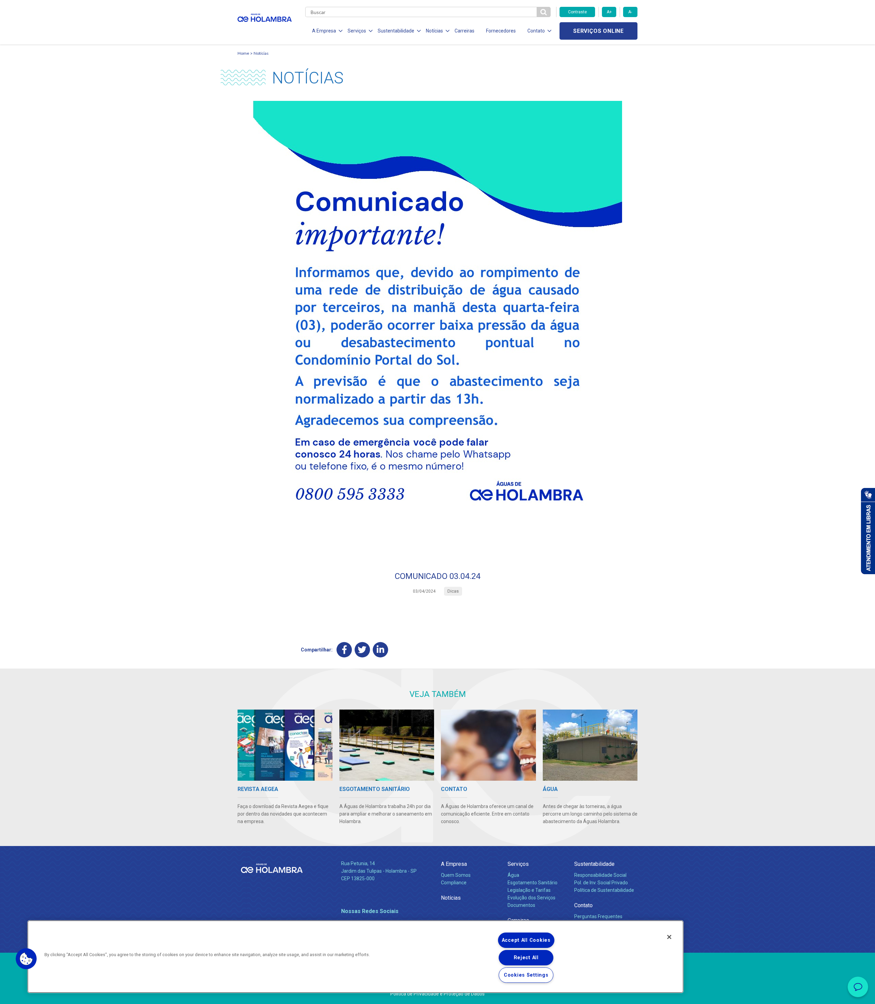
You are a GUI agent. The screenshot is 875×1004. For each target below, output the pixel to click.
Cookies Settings (526, 975)
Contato (583, 905)
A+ (609, 12)
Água (513, 875)
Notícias (261, 53)
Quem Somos (456, 875)
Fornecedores (501, 31)
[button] (26, 959)
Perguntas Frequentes (598, 916)
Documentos (521, 905)
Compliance (454, 882)
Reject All (526, 958)
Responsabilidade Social (600, 875)
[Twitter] (362, 649)
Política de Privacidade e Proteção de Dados (437, 993)
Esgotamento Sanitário (532, 882)
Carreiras (464, 31)
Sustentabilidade (594, 864)
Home (243, 53)
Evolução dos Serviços (531, 897)
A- (630, 12)
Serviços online (598, 31)
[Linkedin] (380, 649)
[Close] (669, 936)
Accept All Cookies (526, 940)
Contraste (577, 12)
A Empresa (454, 864)
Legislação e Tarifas (529, 890)
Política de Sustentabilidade (604, 890)
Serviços (518, 864)
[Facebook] (344, 649)
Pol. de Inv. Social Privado (601, 882)
